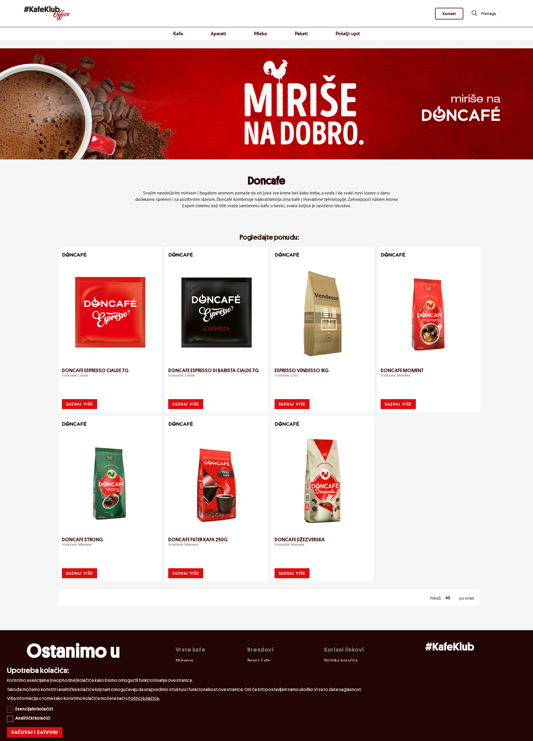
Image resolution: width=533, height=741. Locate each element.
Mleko (260, 33)
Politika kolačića (341, 660)
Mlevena (184, 660)
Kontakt (449, 13)
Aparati (218, 33)
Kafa (178, 33)
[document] (267, 701)
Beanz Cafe (258, 660)
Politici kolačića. (144, 698)
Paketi (301, 33)
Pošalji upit (348, 33)
